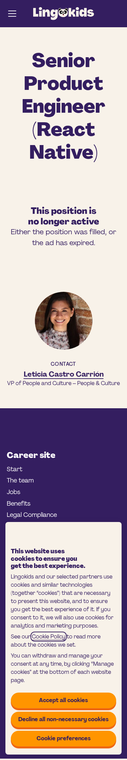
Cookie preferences (64, 738)
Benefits (18, 504)
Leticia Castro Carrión (64, 374)
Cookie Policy (48, 636)
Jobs (13, 492)
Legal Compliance (32, 515)
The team (20, 480)
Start (14, 469)
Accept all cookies (63, 700)
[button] (117, 13)
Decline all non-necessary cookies (63, 719)
